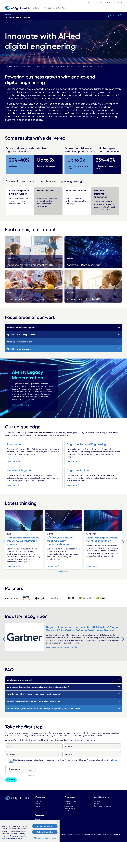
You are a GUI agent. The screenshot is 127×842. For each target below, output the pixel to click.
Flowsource (14, 444)
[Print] (11, 598)
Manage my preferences (45, 838)
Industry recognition (81, 66)
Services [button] (47, 8)
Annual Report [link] (69, 806)
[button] (117, 2)
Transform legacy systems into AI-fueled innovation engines (23, 540)
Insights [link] (37, 806)
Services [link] (37, 803)
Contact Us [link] (38, 819)
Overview (9, 66)
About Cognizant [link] (70, 801)
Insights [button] (56, 8)
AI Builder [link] (97, 801)
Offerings (37, 66)
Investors (108, 2)
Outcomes (17, 66)
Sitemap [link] (63, 834)
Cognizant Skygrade (19, 470)
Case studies (27, 66)
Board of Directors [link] (70, 808)
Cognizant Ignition (78, 470)
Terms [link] (70, 834)
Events (101, 2)
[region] (30, 831)
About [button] (64, 8)
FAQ (91, 66)
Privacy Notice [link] (78, 834)
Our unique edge (47, 66)
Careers (88, 2)
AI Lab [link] (96, 803)
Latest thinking (60, 66)
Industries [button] (37, 8)
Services (8, 14)
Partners (70, 66)
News (95, 2)
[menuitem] (88, 2)
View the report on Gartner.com (60, 647)
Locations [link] (67, 803)
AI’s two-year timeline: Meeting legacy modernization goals (60, 540)
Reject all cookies (45, 832)
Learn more (12, 461)
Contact (116, 16)
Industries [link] (38, 801)
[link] (17, 8)
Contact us (98, 66)
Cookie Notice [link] (90, 834)
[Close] (57, 822)
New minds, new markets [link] (102, 806)
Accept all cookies (45, 826)
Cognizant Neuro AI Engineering (86, 444)
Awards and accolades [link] (71, 811)
